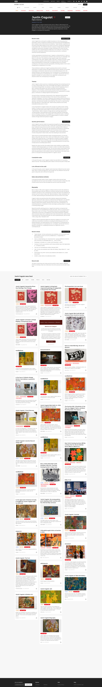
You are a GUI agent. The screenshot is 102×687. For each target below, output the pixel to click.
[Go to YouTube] (86, 1)
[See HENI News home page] (19, 4)
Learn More (50, 341)
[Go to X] (76, 1)
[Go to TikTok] (81, 1)
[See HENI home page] (16, 1)
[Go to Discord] (79, 1)
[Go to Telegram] (84, 1)
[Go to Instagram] (73, 1)
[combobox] (79, 4)
